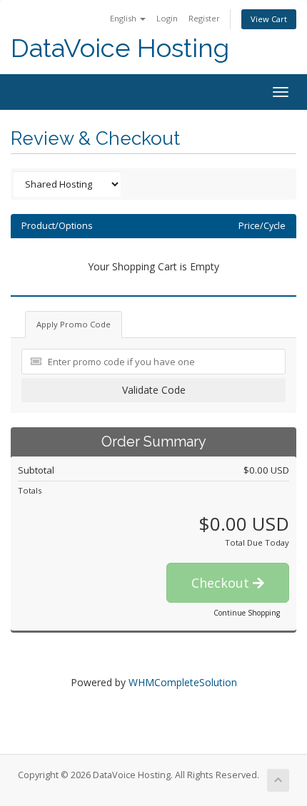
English (124, 18)
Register (204, 18)
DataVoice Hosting (120, 48)
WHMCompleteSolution (183, 682)
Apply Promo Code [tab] (73, 324)
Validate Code (154, 390)
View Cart (269, 19)
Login (167, 18)
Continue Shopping (246, 613)
